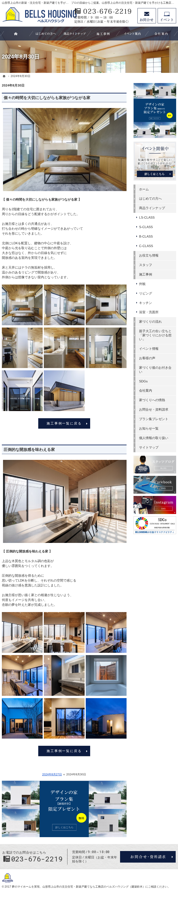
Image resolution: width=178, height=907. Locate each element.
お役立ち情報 (149, 255)
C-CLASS (146, 246)
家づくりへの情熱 (152, 400)
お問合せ (146, 15)
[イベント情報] (132, 33)
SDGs (143, 381)
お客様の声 (147, 358)
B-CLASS (146, 236)
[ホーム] (4, 76)
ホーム (144, 189)
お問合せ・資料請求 (153, 409)
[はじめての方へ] (45, 33)
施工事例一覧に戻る (64, 423)
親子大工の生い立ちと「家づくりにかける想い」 (155, 335)
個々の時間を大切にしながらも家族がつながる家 (47, 98)
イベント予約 (167, 15)
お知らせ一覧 (149, 428)
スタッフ (145, 265)
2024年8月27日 (52, 774)
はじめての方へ (150, 198)
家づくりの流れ (150, 321)
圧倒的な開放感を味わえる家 (29, 449)
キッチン (145, 303)
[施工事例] (103, 33)
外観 (142, 284)
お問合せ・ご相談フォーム (148, 857)
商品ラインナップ (152, 208)
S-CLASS (146, 227)
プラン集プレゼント (153, 419)
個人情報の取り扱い (153, 438)
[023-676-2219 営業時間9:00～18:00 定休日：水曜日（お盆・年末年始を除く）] (103, 15)
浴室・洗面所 (149, 312)
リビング (145, 293)
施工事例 (145, 274)
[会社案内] (161, 33)
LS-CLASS (147, 217)
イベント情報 (149, 348)
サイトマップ (149, 447)
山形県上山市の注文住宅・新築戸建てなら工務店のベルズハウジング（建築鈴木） (93, 886)
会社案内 (145, 390)
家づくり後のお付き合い (155, 370)
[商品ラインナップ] (74, 33)
